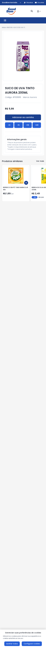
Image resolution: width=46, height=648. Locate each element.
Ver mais (40, 161)
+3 (9, 125)
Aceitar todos (12, 643)
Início (4, 27)
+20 (36, 125)
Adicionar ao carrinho (23, 117)
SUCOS (9, 27)
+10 (27, 125)
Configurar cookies (32, 643)
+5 (18, 125)
